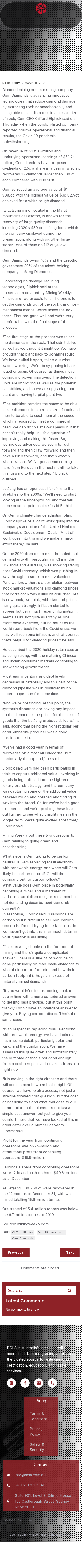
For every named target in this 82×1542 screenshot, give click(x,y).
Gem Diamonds (23, 1238)
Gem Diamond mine (51, 1232)
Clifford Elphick (22, 1232)
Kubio (73, 1520)
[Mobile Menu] (41, 22)
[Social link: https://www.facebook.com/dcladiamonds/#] (27, 1383)
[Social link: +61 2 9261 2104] (55, 1383)
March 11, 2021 (35, 83)
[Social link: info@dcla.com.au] (41, 1383)
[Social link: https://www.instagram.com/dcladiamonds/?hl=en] (13, 1383)
